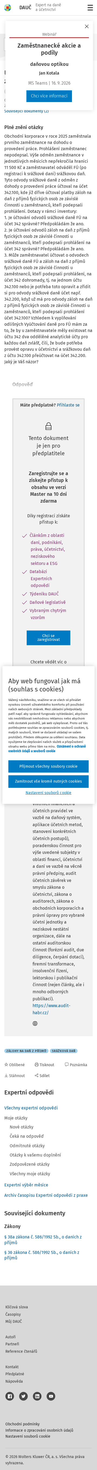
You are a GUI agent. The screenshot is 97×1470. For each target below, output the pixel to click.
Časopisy (13, 1314)
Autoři (10, 1337)
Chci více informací (49, 96)
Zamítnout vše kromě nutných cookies (48, 781)
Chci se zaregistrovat (48, 637)
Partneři (12, 1344)
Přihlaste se (68, 405)
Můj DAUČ (13, 1321)
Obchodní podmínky (22, 1424)
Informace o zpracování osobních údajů (39, 1430)
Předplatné (14, 1374)
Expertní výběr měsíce (26, 1185)
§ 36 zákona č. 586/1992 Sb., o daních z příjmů (41, 1255)
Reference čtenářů (21, 1351)
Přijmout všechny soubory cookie (48, 766)
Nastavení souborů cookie (27, 1436)
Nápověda (14, 1381)
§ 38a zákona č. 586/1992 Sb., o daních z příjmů (43, 1239)
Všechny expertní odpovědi (31, 1108)
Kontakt (12, 1367)
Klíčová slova (16, 1307)
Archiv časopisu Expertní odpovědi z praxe (46, 1195)
